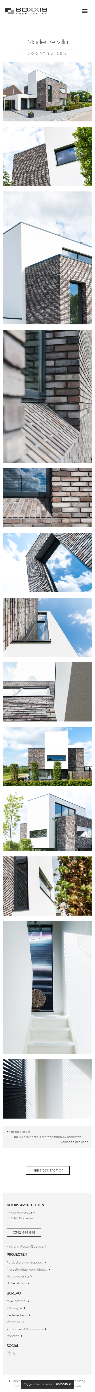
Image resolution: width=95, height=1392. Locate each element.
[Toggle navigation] (84, 11)
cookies (47, 1384)
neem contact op (47, 1170)
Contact (13, 1336)
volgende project (74, 1142)
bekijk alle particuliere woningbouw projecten (47, 1137)
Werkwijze (14, 1308)
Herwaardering (18, 1276)
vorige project (19, 1132)
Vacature (13, 1322)
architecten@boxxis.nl (30, 1246)
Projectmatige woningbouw (27, 1269)
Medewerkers (17, 1315)
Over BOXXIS (16, 1301)
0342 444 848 (24, 1232)
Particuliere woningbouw (25, 1262)
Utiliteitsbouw (16, 1283)
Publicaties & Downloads (25, 1329)
